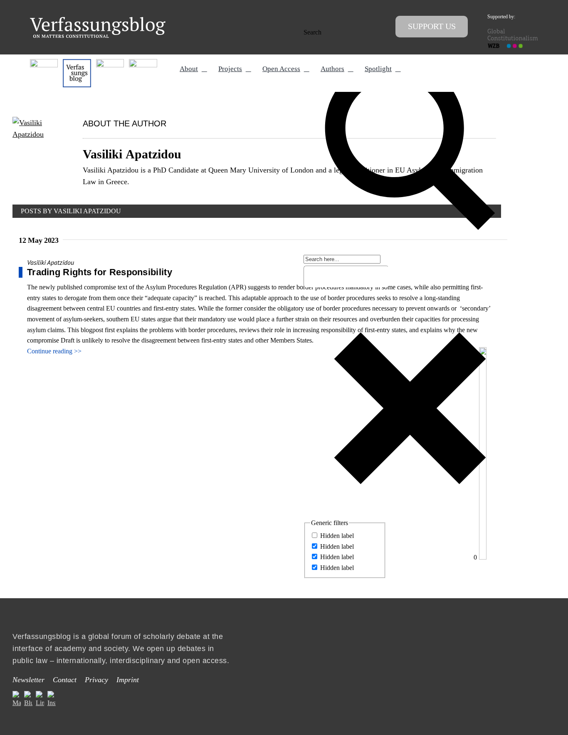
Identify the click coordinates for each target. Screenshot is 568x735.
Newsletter (28, 680)
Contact (65, 680)
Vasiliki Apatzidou (50, 262)
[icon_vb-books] (143, 62)
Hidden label (337, 535)
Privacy (96, 680)
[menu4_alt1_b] (44, 62)
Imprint (127, 680)
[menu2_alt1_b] (110, 62)
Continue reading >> (54, 351)
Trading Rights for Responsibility (99, 272)
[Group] (97, 20)
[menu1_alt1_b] (77, 62)
